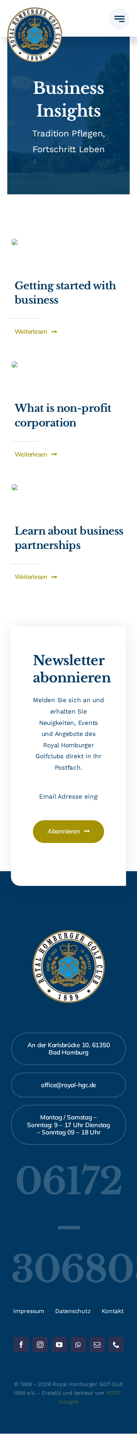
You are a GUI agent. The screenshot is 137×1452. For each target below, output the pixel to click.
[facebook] (21, 1344)
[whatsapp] (78, 1344)
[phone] (116, 1344)
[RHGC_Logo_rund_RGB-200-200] (68, 932)
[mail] (97, 1344)
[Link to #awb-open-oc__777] (119, 18)
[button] (36, 331)
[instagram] (40, 1344)
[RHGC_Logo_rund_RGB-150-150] (34, 10)
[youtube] (59, 1344)
